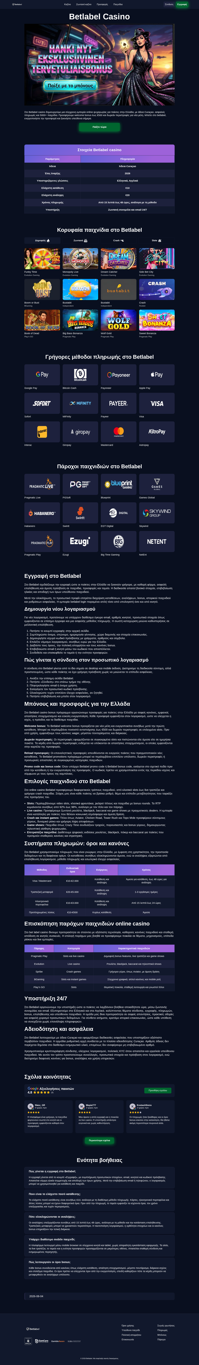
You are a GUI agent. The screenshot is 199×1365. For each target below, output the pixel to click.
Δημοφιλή (40, 240)
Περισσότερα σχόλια (99, 1140)
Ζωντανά (78, 240)
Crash (116, 240)
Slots (154, 240)
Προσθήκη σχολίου (158, 1090)
